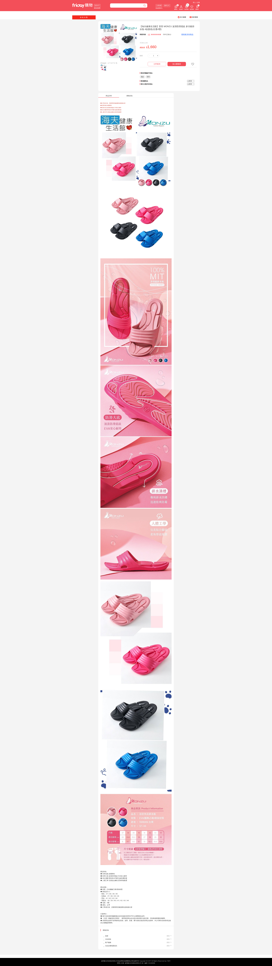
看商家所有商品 (187, 34)
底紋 (142, 77)
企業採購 (159, 5)
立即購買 (157, 64)
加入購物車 (176, 64)
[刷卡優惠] (182, 17)
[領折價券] (194, 17)
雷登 (148, 77)
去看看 (189, 81)
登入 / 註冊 (196, 2)
